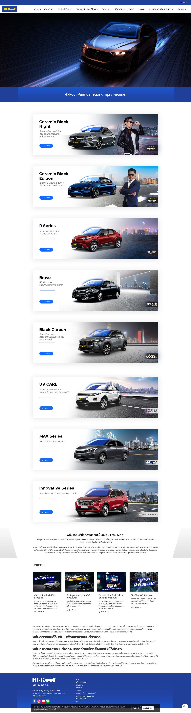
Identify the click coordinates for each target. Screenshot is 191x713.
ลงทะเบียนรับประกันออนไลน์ (86, 693)
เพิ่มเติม (180, 9)
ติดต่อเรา (79, 701)
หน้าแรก (37, 9)
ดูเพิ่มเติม (38, 611)
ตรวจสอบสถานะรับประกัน (85, 696)
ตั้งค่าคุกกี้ (136, 708)
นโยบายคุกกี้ (52, 709)
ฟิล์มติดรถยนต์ (81, 682)
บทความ (141, 9)
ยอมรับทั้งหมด (147, 708)
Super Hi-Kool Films (86, 9)
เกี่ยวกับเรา (49, 9)
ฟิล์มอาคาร (107, 9)
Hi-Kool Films (64, 9)
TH (184, 2)
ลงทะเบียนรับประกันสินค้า (160, 9)
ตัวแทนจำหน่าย (81, 698)
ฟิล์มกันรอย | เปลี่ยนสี (124, 9)
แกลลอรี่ (78, 690)
